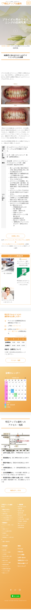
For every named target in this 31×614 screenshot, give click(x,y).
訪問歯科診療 (21, 527)
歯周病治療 (20, 512)
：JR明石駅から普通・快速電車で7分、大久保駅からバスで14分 (15, 479)
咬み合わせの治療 (22, 514)
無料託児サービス (23, 560)
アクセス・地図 (15, 360)
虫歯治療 (20, 508)
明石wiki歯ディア (23, 563)
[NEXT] (24, 378)
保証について (6, 572)
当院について (6, 528)
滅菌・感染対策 (6, 541)
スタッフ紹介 (6, 535)
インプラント (6, 547)
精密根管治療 (6, 564)
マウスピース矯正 (6, 552)
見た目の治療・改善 (7, 556)
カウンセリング (6, 566)
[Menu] (28, 3)
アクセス (20, 548)
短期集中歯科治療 (6, 568)
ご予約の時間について (7, 517)
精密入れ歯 (5, 560)
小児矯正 (5, 554)
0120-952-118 (16, 325)
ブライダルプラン (20, 240)
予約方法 (20, 551)
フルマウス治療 (6, 570)
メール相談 (21, 554)
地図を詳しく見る (15, 490)
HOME (3, 46)
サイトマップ (22, 566)
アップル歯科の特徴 (7, 515)
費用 (19, 546)
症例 (8, 46)
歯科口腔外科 (21, 525)
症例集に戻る (16, 236)
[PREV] (6, 378)
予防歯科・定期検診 (22, 521)
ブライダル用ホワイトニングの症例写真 (13, 244)
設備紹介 (5, 533)
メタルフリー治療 (6, 562)
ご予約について (6, 511)
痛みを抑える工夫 (22, 506)
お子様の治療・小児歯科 (23, 519)
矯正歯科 (5, 550)
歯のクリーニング (22, 523)
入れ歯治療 (20, 517)
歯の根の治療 (21, 510)
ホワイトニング (9, 240)
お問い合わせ (22, 557)
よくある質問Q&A (7, 519)
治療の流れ (5, 513)
